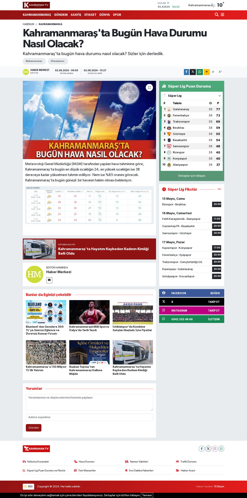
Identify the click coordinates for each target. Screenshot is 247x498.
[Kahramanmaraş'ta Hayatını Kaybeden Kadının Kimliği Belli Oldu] (133, 352)
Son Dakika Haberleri (141, 470)
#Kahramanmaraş (33, 61)
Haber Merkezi (58, 272)
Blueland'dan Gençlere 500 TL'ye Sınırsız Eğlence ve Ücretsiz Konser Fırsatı (45, 330)
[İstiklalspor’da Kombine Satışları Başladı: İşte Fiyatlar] (133, 312)
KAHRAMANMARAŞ (37, 14)
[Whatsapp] (221, 449)
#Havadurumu (57, 61)
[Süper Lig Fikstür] (219, 189)
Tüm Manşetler (87, 470)
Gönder (33, 427)
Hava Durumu (86, 461)
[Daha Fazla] (207, 72)
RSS (30, 486)
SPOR (117, 14)
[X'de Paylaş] (193, 72)
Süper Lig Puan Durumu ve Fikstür (46, 470)
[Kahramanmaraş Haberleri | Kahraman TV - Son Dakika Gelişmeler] (36, 5)
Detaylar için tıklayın (191, 175)
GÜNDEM (61, 14)
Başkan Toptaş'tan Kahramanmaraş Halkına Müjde (85, 370)
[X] (208, 449)
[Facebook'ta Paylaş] (186, 72)
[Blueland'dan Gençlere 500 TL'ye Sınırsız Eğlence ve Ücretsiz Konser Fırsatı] (46, 312)
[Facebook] (202, 449)
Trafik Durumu (188, 461)
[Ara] (217, 15)
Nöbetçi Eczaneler (38, 461)
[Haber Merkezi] (34, 274)
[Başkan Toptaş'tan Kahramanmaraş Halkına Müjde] (89, 352)
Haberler (28, 24)
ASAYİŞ (76, 14)
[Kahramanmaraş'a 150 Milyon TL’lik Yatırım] (46, 352)
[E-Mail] (49, 280)
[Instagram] (215, 449)
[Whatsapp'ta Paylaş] (200, 72)
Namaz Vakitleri (139, 461)
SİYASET (90, 14)
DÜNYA (104, 14)
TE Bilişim (219, 486)
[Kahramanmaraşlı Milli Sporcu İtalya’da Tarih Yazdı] (89, 312)
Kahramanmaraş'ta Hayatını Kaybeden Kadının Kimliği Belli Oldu (132, 370)
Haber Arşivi (188, 470)
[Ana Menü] (221, 15)
